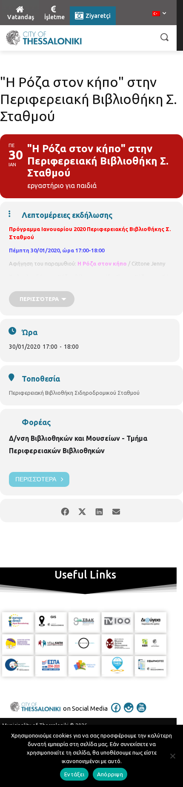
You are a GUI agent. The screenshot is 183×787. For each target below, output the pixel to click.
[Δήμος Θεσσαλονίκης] (43, 38)
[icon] (116, 713)
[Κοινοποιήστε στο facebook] (64, 510)
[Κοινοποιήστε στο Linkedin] (99, 510)
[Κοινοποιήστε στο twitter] (81, 510)
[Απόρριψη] (172, 756)
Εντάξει (74, 774)
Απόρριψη (110, 774)
